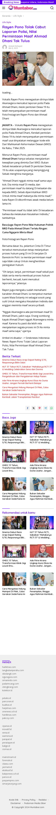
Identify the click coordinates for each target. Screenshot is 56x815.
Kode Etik (14, 799)
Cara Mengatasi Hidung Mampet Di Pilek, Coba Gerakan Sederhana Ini (25, 388)
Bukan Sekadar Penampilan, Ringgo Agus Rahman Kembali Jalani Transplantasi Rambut (27, 395)
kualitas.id (7, 704)
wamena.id (7, 735)
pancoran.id (7, 701)
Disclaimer (16, 803)
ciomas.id (6, 749)
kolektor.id (7, 690)
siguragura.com (9, 677)
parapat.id (7, 739)
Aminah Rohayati (15, 46)
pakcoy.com (8, 718)
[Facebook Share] (27, 408)
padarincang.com (10, 683)
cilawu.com (7, 763)
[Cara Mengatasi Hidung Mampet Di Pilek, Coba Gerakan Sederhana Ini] (14, 484)
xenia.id (5, 732)
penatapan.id (8, 742)
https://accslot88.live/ (12, 645)
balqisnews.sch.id (10, 773)
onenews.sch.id (9, 711)
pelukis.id (6, 698)
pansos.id (6, 777)
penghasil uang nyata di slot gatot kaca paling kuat (26, 617)
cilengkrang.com (10, 687)
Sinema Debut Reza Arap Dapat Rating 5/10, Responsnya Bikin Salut (24, 361)
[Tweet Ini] (33, 408)
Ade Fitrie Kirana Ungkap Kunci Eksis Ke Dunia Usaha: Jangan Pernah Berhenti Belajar (25, 382)
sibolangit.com (9, 673)
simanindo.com (9, 680)
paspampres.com (10, 780)
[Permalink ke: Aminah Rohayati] (4, 46)
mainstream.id (9, 757)
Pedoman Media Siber (35, 803)
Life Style (6, 22)
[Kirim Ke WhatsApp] (51, 408)
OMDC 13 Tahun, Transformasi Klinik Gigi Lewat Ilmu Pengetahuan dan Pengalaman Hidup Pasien (27, 375)
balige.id (6, 745)
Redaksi (43, 799)
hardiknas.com (9, 714)
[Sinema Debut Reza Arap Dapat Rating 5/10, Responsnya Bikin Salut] (14, 427)
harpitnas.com (9, 708)
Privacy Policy (28, 799)
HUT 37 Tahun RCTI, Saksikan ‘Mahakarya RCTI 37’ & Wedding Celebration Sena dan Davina (27, 368)
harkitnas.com (9, 667)
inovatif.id (6, 729)
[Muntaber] (22, 7)
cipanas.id (7, 726)
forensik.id (7, 760)
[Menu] (4, 7)
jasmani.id (7, 767)
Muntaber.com (37, 807)
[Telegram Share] (45, 408)
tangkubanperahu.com (13, 670)
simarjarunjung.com (12, 783)
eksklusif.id (7, 770)
